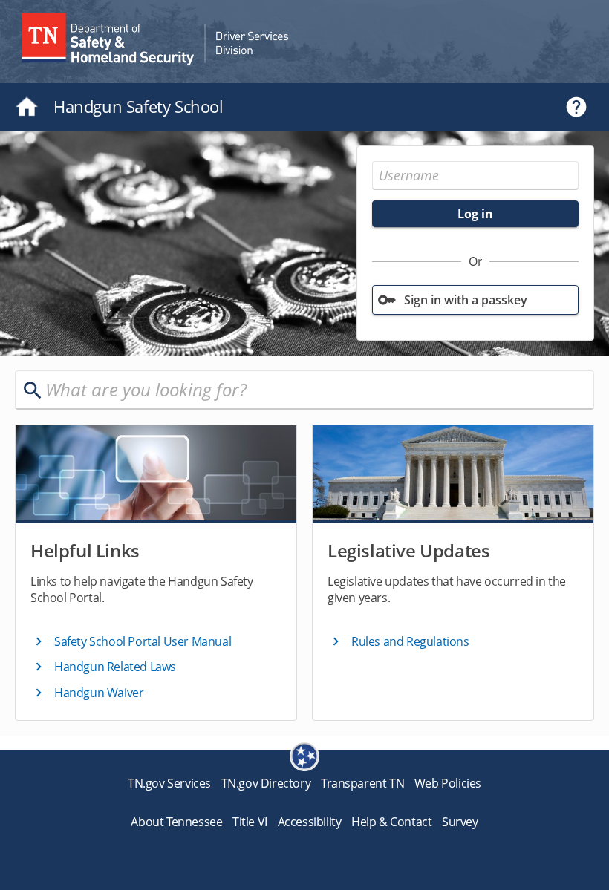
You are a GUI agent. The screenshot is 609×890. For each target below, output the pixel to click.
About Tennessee (176, 822)
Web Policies (447, 783)
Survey (460, 822)
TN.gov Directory (266, 783)
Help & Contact (391, 822)
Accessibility (310, 822)
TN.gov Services (169, 783)
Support (576, 107)
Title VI (249, 822)
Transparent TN (362, 783)
